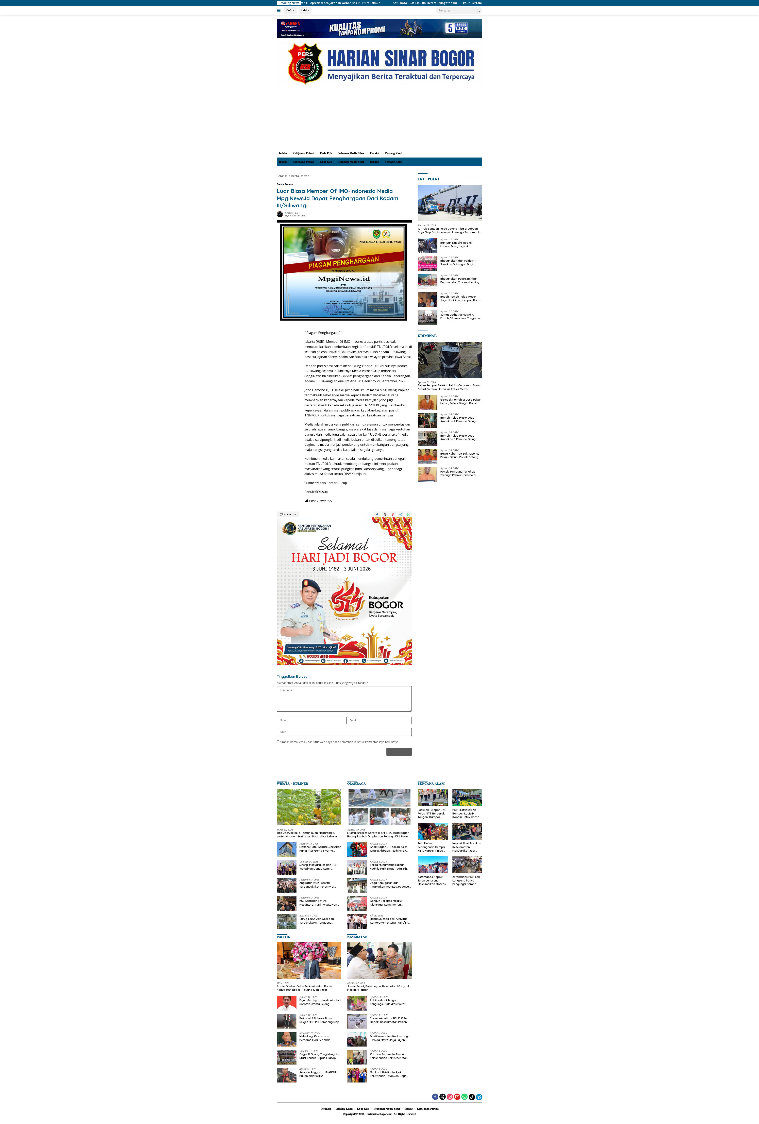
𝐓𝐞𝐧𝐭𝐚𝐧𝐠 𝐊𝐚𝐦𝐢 (393, 153)
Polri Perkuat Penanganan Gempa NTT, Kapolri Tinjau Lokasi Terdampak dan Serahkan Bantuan (431, 847)
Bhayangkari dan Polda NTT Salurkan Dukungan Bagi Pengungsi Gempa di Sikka (459, 262)
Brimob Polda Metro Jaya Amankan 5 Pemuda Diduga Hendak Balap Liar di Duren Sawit (458, 437)
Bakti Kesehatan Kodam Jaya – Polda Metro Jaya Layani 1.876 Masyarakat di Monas (390, 1038)
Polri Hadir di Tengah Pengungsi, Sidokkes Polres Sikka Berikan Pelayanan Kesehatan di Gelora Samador (390, 1002)
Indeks (305, 10)
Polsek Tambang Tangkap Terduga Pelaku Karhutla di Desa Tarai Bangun (458, 473)
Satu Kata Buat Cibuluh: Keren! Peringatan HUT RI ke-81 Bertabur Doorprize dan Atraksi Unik (359, 3)
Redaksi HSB (291, 212)
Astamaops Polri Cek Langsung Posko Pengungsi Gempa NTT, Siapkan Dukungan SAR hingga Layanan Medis (467, 880)
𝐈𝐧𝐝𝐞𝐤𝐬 (283, 153)
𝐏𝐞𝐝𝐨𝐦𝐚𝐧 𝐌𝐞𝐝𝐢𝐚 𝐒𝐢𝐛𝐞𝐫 (351, 153)
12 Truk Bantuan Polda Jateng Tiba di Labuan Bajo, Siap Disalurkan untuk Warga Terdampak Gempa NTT (449, 230)
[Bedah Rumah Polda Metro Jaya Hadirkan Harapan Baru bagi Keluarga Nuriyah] (427, 299)
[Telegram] (479, 1097)
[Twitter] (442, 1097)
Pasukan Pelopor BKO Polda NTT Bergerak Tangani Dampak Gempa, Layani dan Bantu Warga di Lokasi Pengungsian (432, 813)
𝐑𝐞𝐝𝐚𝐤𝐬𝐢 (374, 153)
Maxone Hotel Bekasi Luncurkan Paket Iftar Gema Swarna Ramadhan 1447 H (320, 848)
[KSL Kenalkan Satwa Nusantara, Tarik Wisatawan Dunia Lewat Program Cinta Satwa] (286, 903)
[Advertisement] (379, 119)
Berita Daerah (285, 184)
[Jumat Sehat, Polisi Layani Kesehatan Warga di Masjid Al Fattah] (379, 960)
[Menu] (279, 10)
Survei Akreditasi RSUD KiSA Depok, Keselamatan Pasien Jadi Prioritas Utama (388, 1020)
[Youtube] (457, 1097)
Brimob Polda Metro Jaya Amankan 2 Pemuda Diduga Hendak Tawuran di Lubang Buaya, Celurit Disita (458, 419)
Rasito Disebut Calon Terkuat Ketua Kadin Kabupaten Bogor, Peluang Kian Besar (304, 988)
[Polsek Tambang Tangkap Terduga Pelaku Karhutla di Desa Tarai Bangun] (427, 474)
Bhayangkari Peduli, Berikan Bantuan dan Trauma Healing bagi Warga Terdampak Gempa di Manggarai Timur (459, 280)
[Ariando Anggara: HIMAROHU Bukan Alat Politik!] (286, 1075)
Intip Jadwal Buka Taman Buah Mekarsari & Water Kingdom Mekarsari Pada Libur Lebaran (307, 834)
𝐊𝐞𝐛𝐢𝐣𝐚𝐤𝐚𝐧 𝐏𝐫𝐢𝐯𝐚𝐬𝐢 (303, 153)
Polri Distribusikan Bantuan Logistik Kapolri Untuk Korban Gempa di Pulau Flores (467, 813)
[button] (478, 10)
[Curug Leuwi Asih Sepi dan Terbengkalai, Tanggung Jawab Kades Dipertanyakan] (286, 921)
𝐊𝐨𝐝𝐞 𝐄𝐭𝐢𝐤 (326, 153)
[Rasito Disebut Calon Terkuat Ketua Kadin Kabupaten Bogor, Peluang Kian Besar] (309, 960)
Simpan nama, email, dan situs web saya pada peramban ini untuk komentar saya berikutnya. (339, 742)
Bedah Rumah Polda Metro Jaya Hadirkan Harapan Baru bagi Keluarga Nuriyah (460, 298)
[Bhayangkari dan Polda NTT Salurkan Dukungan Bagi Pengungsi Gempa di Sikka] (427, 263)
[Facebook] (435, 1097)
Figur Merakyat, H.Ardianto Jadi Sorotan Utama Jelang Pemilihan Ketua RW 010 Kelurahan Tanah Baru (320, 1002)
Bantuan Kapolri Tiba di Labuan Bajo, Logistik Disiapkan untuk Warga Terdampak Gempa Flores (457, 244)
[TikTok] (472, 1097)
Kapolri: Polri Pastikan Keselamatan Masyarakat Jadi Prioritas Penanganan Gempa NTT (466, 847)
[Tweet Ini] (385, 514)
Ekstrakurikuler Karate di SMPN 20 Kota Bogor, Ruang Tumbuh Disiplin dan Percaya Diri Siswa (378, 834)
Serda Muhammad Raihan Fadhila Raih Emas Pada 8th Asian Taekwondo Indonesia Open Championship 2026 (388, 866)
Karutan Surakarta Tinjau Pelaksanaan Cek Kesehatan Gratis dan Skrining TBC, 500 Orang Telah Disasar (389, 1056)
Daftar (290, 10)
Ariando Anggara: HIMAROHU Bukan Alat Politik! (318, 1074)
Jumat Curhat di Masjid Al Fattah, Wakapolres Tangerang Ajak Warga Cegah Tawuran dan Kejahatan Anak (461, 316)
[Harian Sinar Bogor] (379, 63)
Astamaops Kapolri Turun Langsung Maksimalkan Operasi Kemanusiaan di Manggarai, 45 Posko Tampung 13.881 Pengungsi (432, 880)
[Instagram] (450, 1097)
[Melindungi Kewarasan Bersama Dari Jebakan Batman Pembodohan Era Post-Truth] (286, 1039)
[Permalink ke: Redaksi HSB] (280, 214)
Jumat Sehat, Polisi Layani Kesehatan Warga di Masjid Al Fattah (378, 988)
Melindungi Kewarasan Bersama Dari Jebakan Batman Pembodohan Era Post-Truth (316, 1038)
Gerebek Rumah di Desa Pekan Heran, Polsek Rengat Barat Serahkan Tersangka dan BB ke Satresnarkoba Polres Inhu (461, 401)
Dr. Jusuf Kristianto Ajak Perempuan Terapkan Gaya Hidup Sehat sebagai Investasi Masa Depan (390, 1074)
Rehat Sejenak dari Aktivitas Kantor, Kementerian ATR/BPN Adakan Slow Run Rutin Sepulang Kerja (390, 920)
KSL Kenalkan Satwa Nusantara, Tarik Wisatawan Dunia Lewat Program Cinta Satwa (318, 902)
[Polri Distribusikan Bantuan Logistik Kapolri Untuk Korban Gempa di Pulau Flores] (467, 797)
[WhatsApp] (464, 1097)
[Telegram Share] (401, 514)
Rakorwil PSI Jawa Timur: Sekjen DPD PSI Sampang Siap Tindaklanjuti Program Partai (319, 1020)
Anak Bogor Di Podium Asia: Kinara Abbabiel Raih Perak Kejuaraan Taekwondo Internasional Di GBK (388, 848)
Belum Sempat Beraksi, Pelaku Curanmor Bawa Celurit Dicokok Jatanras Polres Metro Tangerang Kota (449, 387)
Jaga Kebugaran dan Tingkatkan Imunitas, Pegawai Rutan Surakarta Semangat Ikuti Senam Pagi (390, 884)
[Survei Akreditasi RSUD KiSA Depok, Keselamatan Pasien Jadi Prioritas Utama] (357, 1021)
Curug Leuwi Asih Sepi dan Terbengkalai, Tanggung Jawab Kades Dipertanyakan (318, 920)
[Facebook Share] (377, 514)
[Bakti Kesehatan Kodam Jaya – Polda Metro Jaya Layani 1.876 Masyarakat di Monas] (357, 1039)
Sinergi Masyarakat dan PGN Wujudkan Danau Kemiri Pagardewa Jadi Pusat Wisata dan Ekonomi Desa (319, 866)
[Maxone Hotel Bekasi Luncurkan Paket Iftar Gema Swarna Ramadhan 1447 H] (286, 849)
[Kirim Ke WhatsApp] (409, 514)
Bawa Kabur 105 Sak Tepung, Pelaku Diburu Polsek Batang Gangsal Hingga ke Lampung (459, 455)
